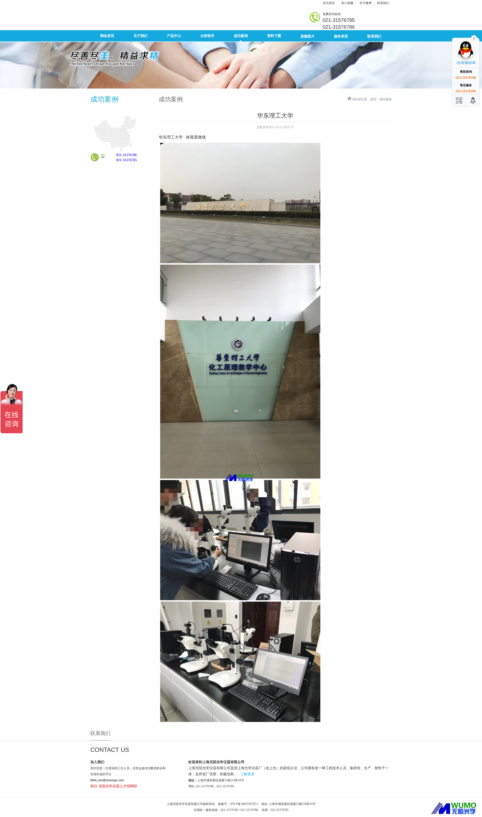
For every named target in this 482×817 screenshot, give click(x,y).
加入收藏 (347, 3)
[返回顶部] (473, 100)
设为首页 (329, 3)
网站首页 (107, 36)
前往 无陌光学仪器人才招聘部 (113, 786)
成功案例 (241, 36)
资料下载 (274, 36)
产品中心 (174, 36)
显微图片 (307, 36)
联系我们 (383, 3)
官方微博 (365, 3)
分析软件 (207, 36)
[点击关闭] (474, 38)
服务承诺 (341, 36)
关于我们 (141, 36)
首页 (373, 99)
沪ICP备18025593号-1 (244, 804)
